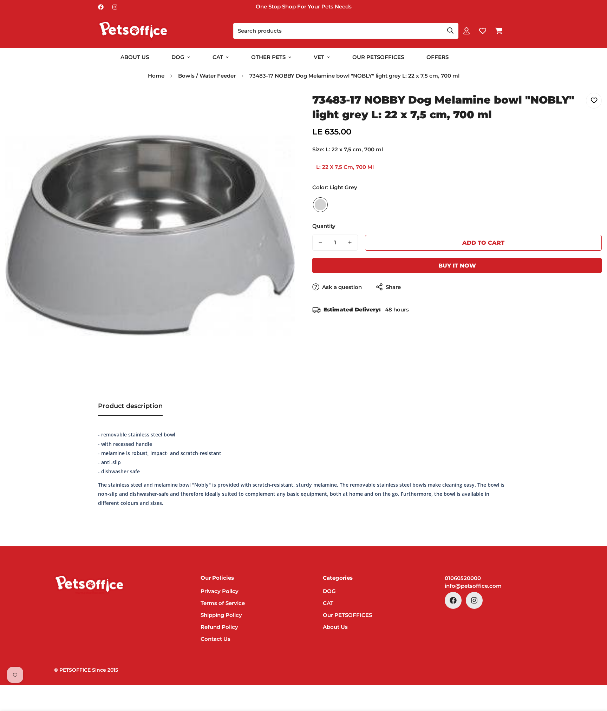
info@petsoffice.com (473, 585)
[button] (499, 31)
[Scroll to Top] (593, 673)
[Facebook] (101, 7)
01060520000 (463, 578)
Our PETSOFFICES (347, 615)
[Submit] (450, 30)
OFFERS (437, 57)
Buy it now (457, 265)
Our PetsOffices (378, 57)
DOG (177, 57)
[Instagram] (115, 7)
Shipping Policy (221, 615)
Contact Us (215, 639)
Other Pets (268, 57)
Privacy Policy (220, 591)
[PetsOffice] (133, 31)
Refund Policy (219, 627)
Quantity (323, 225)
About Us (134, 57)
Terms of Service (223, 603)
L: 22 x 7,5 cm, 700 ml (345, 167)
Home (156, 75)
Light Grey (320, 204)
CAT (218, 57)
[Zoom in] (280, 106)
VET (319, 57)
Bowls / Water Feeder (207, 75)
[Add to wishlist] (594, 100)
